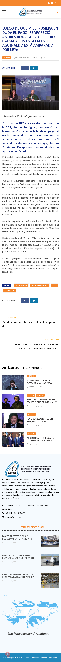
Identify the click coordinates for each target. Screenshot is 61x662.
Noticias (6, 58)
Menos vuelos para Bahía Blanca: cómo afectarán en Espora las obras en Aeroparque (18, 559)
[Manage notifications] (7, 654)
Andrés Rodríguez (40, 285)
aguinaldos (21, 285)
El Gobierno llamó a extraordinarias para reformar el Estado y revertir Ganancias (39, 384)
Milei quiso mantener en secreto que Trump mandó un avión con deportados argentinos (42, 403)
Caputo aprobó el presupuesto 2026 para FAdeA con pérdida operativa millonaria (20, 577)
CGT (54, 285)
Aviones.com (24, 657)
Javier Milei (9, 290)
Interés (31, 395)
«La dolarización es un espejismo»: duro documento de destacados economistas (42, 422)
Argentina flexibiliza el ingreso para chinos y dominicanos (40, 440)
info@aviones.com (13, 517)
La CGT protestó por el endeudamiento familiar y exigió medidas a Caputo (17, 539)
